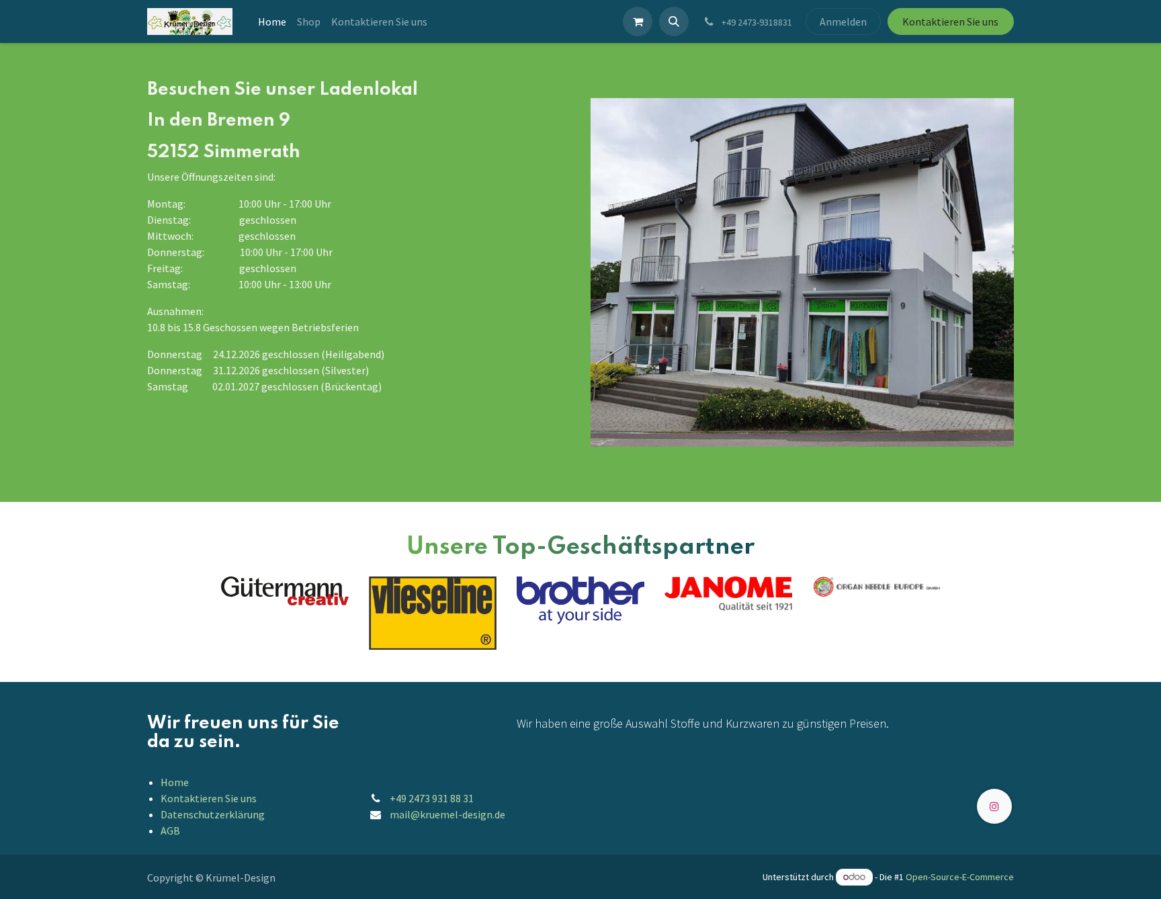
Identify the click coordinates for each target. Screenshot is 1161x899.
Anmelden (843, 21)
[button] (674, 21)
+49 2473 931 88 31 (432, 798)
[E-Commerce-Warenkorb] (637, 21)
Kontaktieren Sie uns (950, 21)
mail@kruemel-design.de (447, 814)
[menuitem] (272, 21)
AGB (170, 830)
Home (175, 782)
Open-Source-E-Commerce (960, 877)
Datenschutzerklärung (213, 814)
